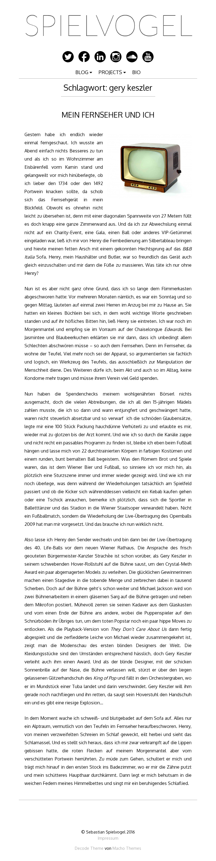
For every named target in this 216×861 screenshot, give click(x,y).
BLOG (81, 72)
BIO (136, 72)
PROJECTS (110, 72)
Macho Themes (126, 848)
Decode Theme (89, 848)
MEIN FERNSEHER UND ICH (108, 114)
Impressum (108, 838)
